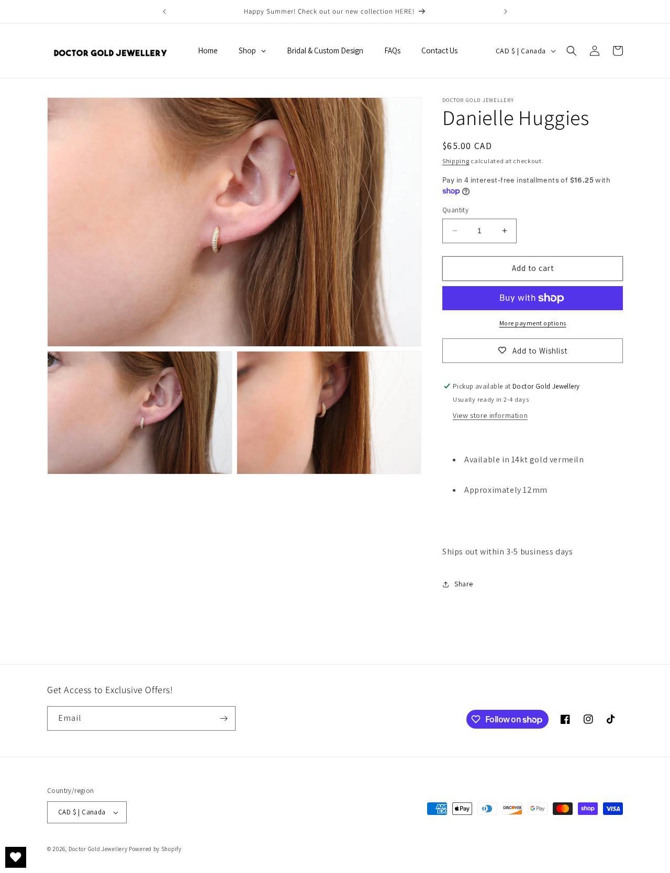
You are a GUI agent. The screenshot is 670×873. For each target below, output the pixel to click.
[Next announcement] (505, 11)
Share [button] (463, 583)
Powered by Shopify (155, 849)
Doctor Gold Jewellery (99, 849)
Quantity (455, 210)
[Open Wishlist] (15, 857)
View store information (490, 415)
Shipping (456, 161)
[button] (571, 50)
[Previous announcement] (164, 11)
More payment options (532, 323)
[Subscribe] (223, 718)
